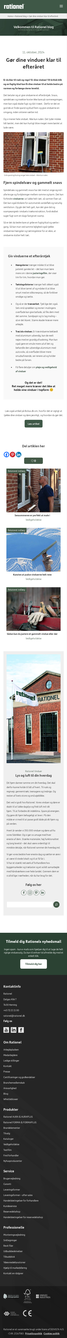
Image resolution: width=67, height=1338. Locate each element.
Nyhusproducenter (12, 1160)
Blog (5, 1093)
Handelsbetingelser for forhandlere (20, 1200)
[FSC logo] (27, 1303)
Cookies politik (52, 1333)
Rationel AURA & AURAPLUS (18, 1116)
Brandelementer (11, 1127)
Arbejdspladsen (11, 1049)
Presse (6, 1071)
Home (10, 16)
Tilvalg (6, 1133)
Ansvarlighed (9, 1088)
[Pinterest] (12, 454)
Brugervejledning (11, 1178)
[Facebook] (6, 454)
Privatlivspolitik (33, 1333)
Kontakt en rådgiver (13, 1273)
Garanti (7, 1183)
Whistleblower (10, 1099)
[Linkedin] (18, 454)
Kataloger (8, 1138)
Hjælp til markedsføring (15, 1267)
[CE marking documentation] (27, 1320)
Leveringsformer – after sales (18, 1195)
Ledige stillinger (11, 1060)
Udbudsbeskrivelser (13, 1251)
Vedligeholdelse (11, 1144)
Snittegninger (10, 1240)
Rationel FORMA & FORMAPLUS (19, 1122)
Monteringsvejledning (14, 1234)
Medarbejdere (10, 1055)
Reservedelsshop (11, 1211)
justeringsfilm (40, 273)
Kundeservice (10, 1206)
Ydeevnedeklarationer (14, 1262)
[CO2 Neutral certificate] (11, 1303)
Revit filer (8, 1245)
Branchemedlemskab (14, 1082)
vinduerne (18, 198)
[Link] (14, 6)
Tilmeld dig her (33, 964)
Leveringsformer (11, 1189)
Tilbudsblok (9, 1256)
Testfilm (7, 1149)
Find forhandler (11, 1155)
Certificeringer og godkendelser (19, 1077)
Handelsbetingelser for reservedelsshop (23, 1217)
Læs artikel (33, 423)
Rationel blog (21, 16)
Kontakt (7, 1066)
